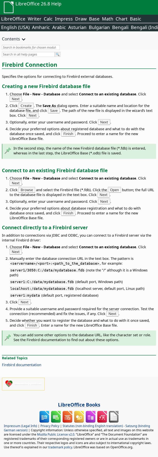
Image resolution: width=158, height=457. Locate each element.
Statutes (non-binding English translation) (93, 426)
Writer (34, 18)
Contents (11, 39)
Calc (48, 18)
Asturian (77, 27)
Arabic (59, 27)
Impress (64, 18)
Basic (135, 18)
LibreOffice (13, 18)
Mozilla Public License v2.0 (55, 434)
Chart (122, 18)
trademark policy (60, 447)
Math (107, 18)
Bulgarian (99, 27)
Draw (81, 18)
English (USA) (15, 27)
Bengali (120, 27)
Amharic (41, 27)
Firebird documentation (21, 364)
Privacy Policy (49, 426)
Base (94, 18)
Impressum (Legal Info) (20, 426)
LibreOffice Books (79, 404)
